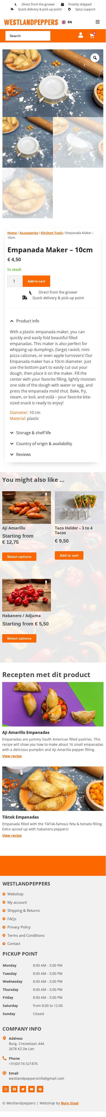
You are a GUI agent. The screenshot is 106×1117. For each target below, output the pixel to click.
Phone (14, 1058)
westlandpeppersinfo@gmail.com (36, 1078)
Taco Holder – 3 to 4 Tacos (73, 530)
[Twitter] (23, 1089)
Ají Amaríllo (13, 528)
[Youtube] (31, 1089)
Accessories (29, 233)
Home (12, 233)
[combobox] (65, 22)
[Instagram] (5, 1089)
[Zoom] (95, 57)
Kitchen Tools (52, 233)
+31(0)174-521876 (23, 1063)
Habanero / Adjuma (21, 615)
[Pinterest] (40, 1089)
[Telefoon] (4, 1058)
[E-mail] (4, 1073)
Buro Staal (69, 1103)
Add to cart (36, 281)
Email (13, 1073)
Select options (19, 557)
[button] (97, 21)
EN (68, 22)
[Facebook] (14, 1089)
